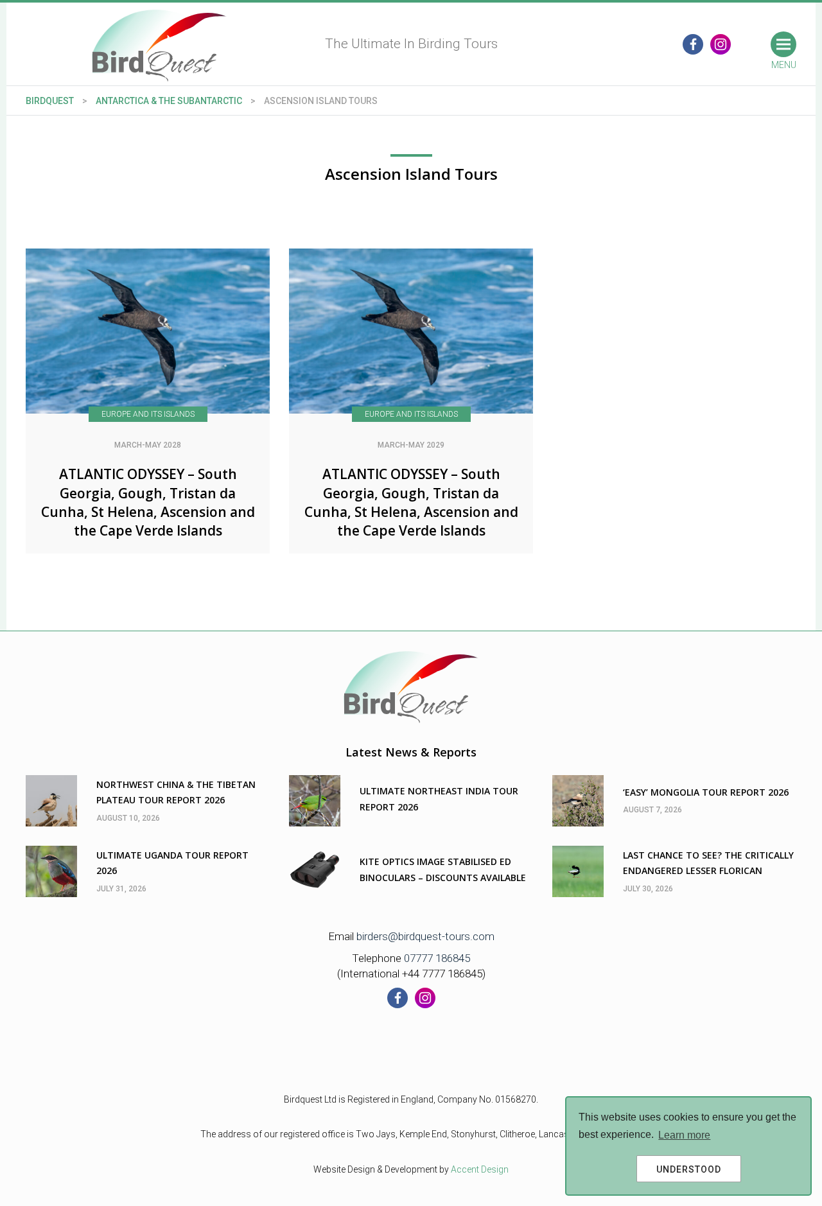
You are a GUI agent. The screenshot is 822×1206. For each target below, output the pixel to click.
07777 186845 (437, 958)
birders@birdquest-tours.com (425, 936)
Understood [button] (688, 1169)
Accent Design (480, 1169)
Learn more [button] (684, 1135)
